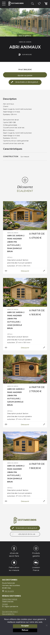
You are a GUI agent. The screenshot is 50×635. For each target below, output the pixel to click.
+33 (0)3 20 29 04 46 (26, 534)
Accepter (25, 626)
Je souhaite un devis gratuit (26, 82)
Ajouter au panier (25, 75)
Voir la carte (9, 591)
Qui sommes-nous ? (10, 611)
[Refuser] (46, 625)
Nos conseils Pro (8, 614)
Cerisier (5, 604)
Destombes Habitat (9, 599)
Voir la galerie (25, 35)
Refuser (25, 630)
